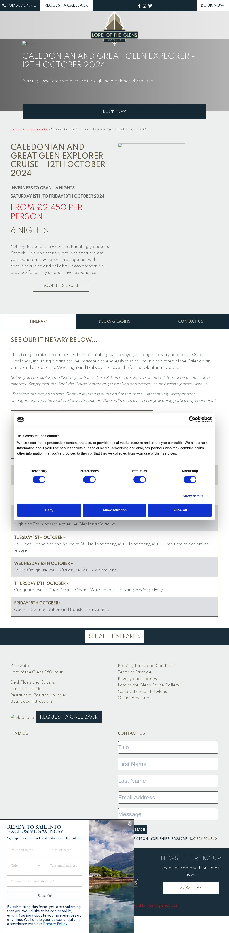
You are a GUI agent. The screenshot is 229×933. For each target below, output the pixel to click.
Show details (193, 496)
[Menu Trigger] (223, 6)
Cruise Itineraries (35, 129)
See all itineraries (115, 636)
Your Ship (20, 666)
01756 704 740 (205, 838)
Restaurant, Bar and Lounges (39, 695)
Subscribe (190, 888)
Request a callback (66, 6)
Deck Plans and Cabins (32, 682)
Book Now (212, 6)
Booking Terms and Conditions (147, 666)
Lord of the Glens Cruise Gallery (148, 685)
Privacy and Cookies (137, 679)
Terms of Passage (134, 672)
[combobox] (24, 865)
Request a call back (69, 717)
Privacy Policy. (55, 924)
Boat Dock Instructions (32, 702)
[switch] (89, 479)
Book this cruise (61, 286)
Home (15, 129)
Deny (49, 510)
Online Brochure (133, 698)
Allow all (180, 510)
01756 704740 (22, 6)
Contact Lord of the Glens (142, 692)
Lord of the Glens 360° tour (37, 672)
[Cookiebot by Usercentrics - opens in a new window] (192, 419)
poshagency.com (163, 906)
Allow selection (115, 510)
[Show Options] (39, 865)
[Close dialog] (130, 823)
